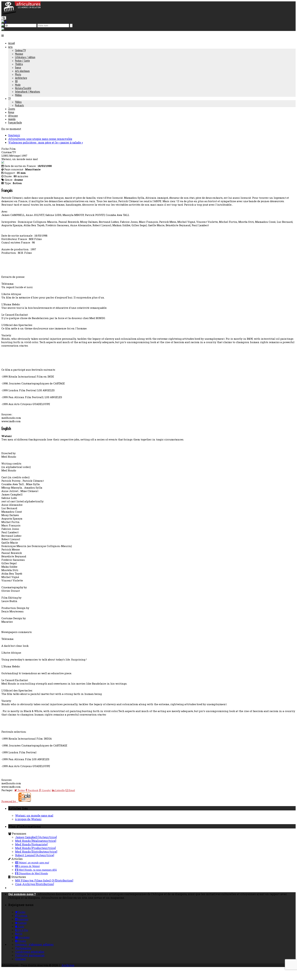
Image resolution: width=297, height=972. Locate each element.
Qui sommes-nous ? (22, 894)
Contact (20, 959)
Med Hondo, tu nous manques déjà (37, 870)
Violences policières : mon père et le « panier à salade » (45, 142)
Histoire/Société (23, 88)
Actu (10, 47)
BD (16, 81)
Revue (11, 112)
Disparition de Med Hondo (33, 873)
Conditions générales (29, 951)
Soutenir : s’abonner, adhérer (34, 944)
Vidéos (18, 102)
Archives (68, 965)
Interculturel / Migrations (27, 91)
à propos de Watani (28, 819)
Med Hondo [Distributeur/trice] (36, 851)
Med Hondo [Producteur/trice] (35, 848)
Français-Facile (15, 122)
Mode (17, 84)
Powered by (9, 801)
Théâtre (19, 64)
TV (9, 98)
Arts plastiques (22, 71)
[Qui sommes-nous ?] (2, 29)
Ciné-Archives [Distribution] (34, 884)
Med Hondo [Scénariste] (31, 844)
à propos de (29, 866)
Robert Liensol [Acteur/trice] (34, 855)
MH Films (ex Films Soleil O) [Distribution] (44, 880)
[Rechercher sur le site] (3, 18)
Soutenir (14, 135)
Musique (19, 54)
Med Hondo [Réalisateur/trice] (35, 841)
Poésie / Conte (22, 60)
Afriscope (13, 115)
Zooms (11, 109)
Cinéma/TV (20, 50)
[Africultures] (21, 14)
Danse (18, 67)
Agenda (11, 119)
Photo (18, 74)
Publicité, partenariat (30, 955)
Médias (18, 95)
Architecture (21, 78)
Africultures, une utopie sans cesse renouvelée (40, 139)
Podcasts (19, 105)
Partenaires (23, 948)
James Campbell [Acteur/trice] (36, 837)
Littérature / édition (25, 57)
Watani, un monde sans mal (34, 815)
